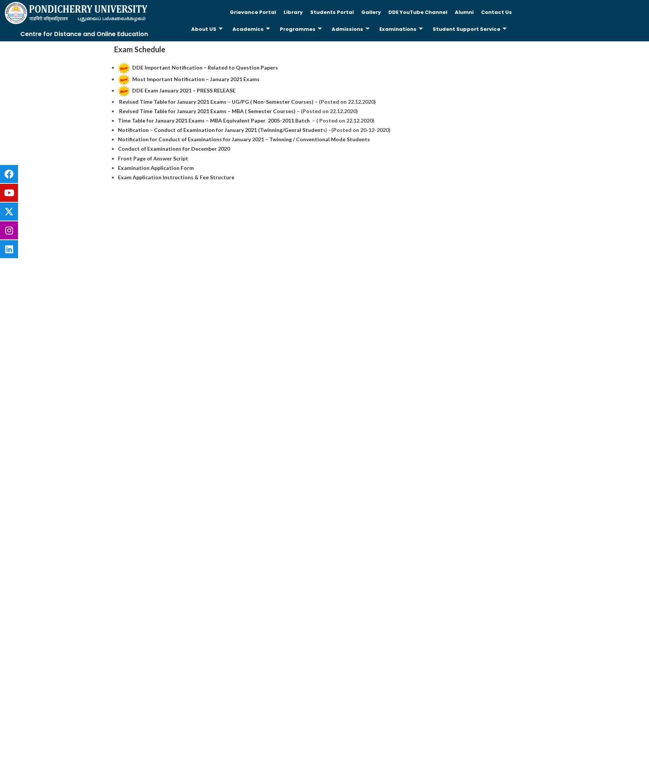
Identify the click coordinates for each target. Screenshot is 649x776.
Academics (248, 29)
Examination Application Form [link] (156, 168)
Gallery (371, 12)
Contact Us (496, 12)
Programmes (297, 29)
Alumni (464, 12)
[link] (205, 67)
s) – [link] (224, 130)
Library (293, 12)
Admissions (347, 29)
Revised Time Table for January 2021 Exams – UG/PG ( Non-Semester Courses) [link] (216, 101)
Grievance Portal (253, 12)
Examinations (398, 29)
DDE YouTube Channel (417, 12)
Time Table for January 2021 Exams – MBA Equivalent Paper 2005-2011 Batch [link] (214, 120)
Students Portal (332, 12)
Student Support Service (466, 29)
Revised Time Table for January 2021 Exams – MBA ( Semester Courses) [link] (207, 111)
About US (203, 29)
